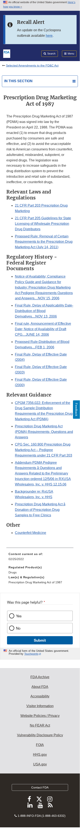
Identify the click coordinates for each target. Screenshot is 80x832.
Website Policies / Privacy (40, 715)
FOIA (40, 745)
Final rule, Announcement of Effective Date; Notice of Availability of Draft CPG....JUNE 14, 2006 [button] (43, 329)
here (49, 35)
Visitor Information (40, 706)
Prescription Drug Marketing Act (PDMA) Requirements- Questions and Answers (44, 431)
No (18, 628)
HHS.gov (40, 754)
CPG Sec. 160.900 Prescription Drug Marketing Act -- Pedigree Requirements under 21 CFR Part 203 (43, 450)
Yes (18, 615)
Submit (40, 640)
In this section (18, 81)
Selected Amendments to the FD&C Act (32, 65)
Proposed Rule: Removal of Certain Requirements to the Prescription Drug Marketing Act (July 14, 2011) (44, 242)
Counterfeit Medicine (30, 533)
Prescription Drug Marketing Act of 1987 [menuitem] (35, 582)
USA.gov (40, 764)
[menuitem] (39, 558)
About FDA (39, 687)
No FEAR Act (40, 725)
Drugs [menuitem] (13, 572)
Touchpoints (31, 653)
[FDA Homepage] (6, 53)
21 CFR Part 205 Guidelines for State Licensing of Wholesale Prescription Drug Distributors (43, 223)
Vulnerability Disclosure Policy (40, 735)
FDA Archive (39, 677)
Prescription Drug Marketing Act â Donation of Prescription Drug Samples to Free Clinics (40, 509)
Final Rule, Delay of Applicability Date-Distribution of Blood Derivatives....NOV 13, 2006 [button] (44, 311)
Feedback (76, 409)
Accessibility (39, 696)
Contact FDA (40, 787)
